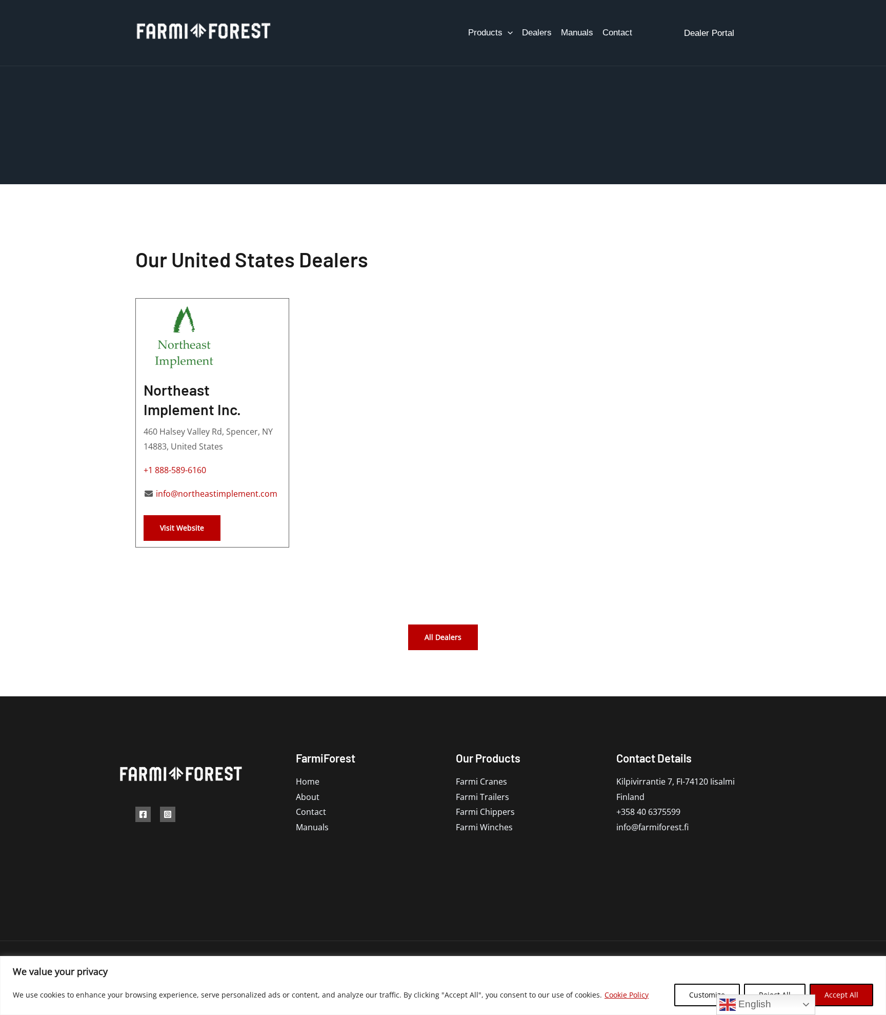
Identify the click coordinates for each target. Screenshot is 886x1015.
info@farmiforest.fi (652, 827)
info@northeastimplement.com (215, 493)
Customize (707, 995)
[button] (507, 32)
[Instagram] (167, 814)
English (753, 1004)
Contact (617, 32)
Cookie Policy (627, 995)
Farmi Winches (484, 827)
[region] (443, 985)
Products (485, 32)
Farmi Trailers (482, 797)
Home (307, 781)
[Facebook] (143, 814)
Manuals (577, 32)
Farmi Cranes (481, 781)
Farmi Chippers (485, 811)
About (307, 797)
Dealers (537, 32)
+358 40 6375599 (648, 811)
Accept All (841, 995)
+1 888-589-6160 (175, 470)
